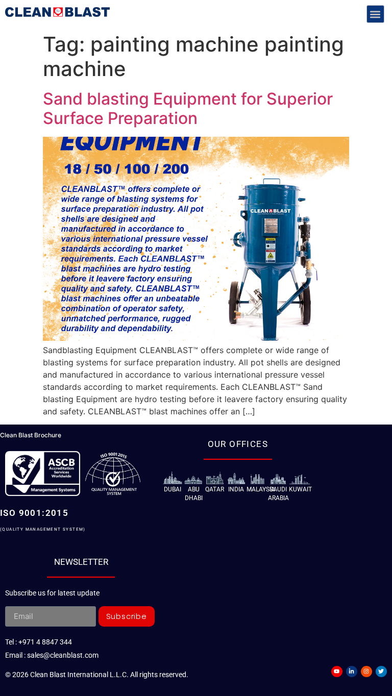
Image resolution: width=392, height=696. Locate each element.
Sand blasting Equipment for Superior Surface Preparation (188, 108)
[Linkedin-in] (351, 671)
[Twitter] (381, 671)
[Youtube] (336, 671)
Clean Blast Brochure (30, 435)
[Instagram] (366, 671)
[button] (375, 14)
